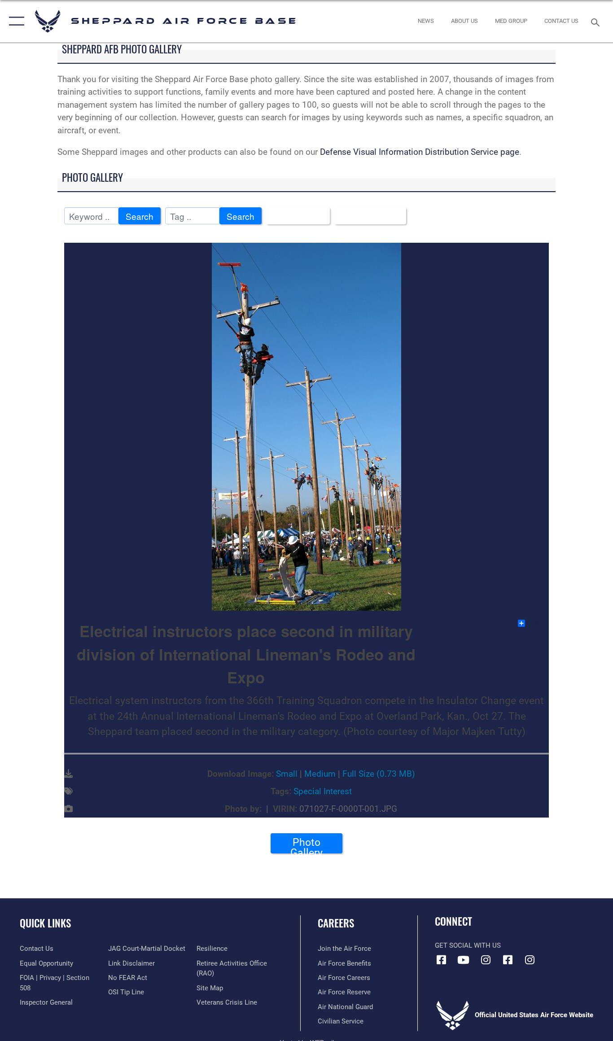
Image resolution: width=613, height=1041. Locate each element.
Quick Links (45, 923)
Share (537, 623)
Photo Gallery (306, 844)
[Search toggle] (596, 21)
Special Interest (322, 791)
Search (139, 216)
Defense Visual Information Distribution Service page (419, 152)
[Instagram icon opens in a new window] (485, 960)
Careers (336, 923)
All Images (294, 216)
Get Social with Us (468, 945)
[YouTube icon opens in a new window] (463, 960)
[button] (14, 21)
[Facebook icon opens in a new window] (441, 960)
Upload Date (367, 216)
